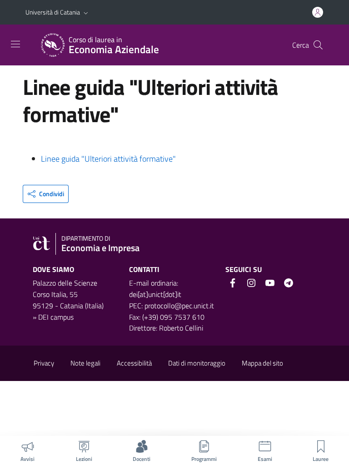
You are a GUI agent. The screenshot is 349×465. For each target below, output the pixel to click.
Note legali (85, 363)
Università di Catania (52, 12)
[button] (86, 12)
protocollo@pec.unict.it (179, 305)
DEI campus (56, 317)
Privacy (44, 363)
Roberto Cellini (181, 327)
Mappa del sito (262, 363)
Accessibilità (134, 363)
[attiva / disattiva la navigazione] (15, 44)
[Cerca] (318, 45)
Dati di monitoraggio (196, 363)
